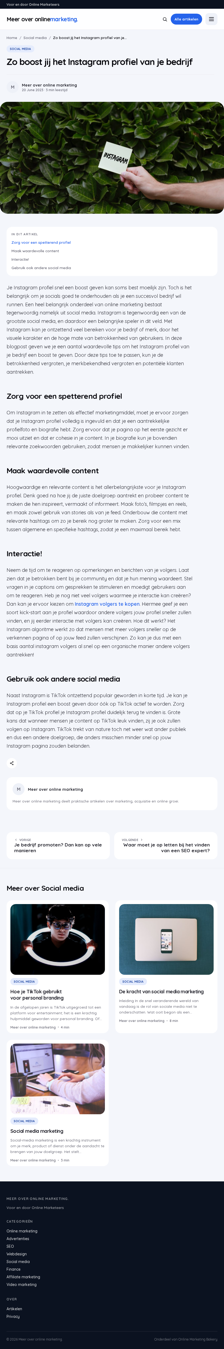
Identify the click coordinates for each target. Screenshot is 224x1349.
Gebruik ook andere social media (41, 267)
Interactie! (20, 259)
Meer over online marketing (55, 789)
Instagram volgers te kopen (107, 604)
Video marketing (22, 1284)
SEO (10, 1246)
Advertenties (18, 1238)
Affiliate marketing (23, 1276)
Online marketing (22, 1231)
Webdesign (17, 1254)
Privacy (13, 1316)
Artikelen (14, 1308)
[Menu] (211, 19)
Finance (13, 1269)
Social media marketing (36, 1131)
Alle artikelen (186, 19)
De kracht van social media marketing (161, 991)
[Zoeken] (164, 19)
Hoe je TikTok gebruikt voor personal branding (37, 994)
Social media (35, 37)
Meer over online (42, 19)
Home (12, 37)
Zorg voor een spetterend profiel (41, 242)
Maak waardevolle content (35, 250)
